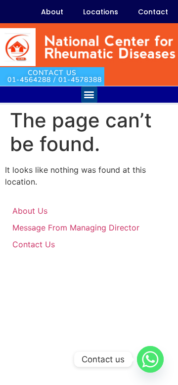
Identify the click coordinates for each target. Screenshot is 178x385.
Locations (100, 12)
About (52, 12)
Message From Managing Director (75, 227)
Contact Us (33, 244)
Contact (153, 12)
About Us (29, 211)
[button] (89, 94)
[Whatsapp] (150, 359)
